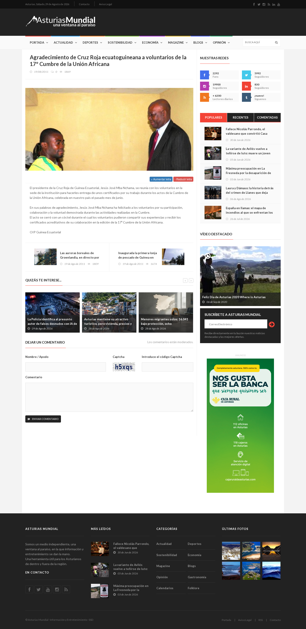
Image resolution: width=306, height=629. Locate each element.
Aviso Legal (105, 4)
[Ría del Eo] (251, 571)
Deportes (90, 42)
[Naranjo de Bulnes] (231, 551)
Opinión (219, 42)
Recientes (240, 117)
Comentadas (267, 117)
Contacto (84, 4)
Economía (150, 42)
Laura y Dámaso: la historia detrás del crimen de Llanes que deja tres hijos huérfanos (250, 192)
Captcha (118, 357)
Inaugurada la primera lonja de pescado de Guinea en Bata (137, 257)
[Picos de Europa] (271, 571)
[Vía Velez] (231, 571)
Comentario (33, 377)
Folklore (193, 588)
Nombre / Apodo (36, 357)
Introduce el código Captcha (162, 357)
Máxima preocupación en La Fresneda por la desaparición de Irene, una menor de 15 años (248, 173)
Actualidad (63, 42)
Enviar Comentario (45, 418)
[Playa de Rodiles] (251, 551)
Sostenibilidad (120, 42)
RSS (261, 620)
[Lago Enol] (271, 551)
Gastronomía (197, 577)
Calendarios (164, 588)
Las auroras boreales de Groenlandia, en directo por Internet (79, 257)
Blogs (198, 42)
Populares (213, 117)
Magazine (176, 42)
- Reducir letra (183, 179)
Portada (37, 42)
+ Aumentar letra (161, 179)
